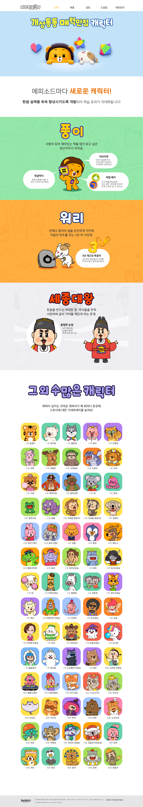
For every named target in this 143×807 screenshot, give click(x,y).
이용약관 (108, 800)
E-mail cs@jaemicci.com (96, 799)
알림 (88, 7)
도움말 (104, 7)
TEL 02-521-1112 (72, 799)
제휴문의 (120, 7)
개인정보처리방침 (117, 800)
